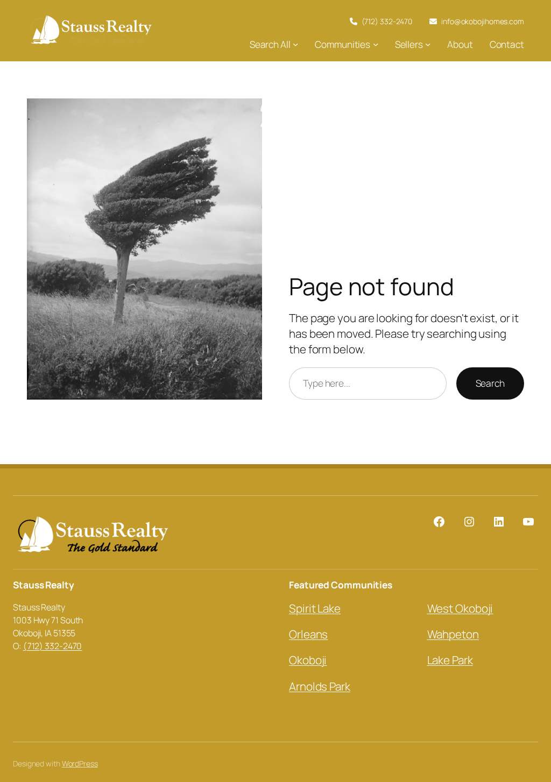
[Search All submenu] (295, 44)
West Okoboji (460, 608)
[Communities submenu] (375, 44)
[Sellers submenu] (427, 44)
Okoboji (308, 659)
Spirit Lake (315, 608)
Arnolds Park (319, 686)
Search (490, 382)
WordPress (80, 763)
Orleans (308, 634)
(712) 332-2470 (52, 646)
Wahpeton (453, 634)
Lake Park (450, 659)
